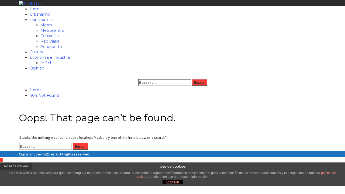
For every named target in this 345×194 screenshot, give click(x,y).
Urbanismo (40, 14)
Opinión (37, 68)
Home (36, 8)
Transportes (40, 19)
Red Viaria (49, 41)
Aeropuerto (51, 46)
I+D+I (45, 62)
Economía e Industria (50, 57)
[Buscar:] (164, 82)
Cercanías (49, 35)
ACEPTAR (172, 182)
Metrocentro (52, 30)
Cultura (36, 52)
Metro (46, 25)
